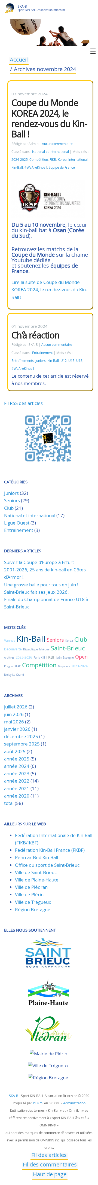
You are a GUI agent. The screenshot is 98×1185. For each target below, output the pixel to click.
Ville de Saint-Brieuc (36, 872)
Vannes (9, 640)
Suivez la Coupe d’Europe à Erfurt (39, 562)
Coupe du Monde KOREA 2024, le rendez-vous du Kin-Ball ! (49, 118)
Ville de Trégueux (33, 902)
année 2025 (16, 759)
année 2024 (16, 766)
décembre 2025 (21, 736)
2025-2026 (24, 657)
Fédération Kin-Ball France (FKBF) (50, 850)
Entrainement (42, 353)
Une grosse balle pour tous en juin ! (41, 584)
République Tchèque (36, 649)
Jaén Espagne (65, 657)
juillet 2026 (15, 707)
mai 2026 (14, 722)
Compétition (38, 159)
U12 (63, 361)
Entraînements (22, 361)
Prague (8, 666)
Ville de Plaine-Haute (37, 880)
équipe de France (62, 167)
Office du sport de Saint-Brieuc (47, 865)
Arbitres (9, 657)
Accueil (19, 60)
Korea (62, 159)
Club (9, 508)
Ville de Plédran (31, 887)
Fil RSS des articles (23, 403)
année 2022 (16, 781)
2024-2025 (19, 159)
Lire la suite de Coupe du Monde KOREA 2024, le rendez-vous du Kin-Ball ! (49, 289)
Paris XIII (39, 657)
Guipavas (64, 666)
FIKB (53, 159)
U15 (71, 361)
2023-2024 (79, 666)
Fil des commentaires (50, 1165)
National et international (50, 152)
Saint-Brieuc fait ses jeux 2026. (36, 592)
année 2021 (16, 788)
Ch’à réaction (35, 335)
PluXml (38, 1103)
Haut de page (49, 1175)
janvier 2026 (17, 729)
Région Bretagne (32, 909)
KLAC (17, 666)
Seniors (12, 500)
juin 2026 (14, 714)
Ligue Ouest (16, 523)
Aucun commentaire (57, 144)
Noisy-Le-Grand (14, 675)
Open (81, 656)
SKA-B (22, 6)
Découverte (13, 649)
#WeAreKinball (35, 167)
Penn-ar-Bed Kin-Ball (36, 857)
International (78, 159)
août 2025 (15, 751)
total (9, 803)
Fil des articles (49, 1156)
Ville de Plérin (29, 894)
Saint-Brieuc (68, 648)
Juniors (40, 361)
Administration (74, 1103)
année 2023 (16, 773)
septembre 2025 (22, 744)
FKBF (50, 657)
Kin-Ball (17, 167)
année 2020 (16, 796)
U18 (79, 361)
